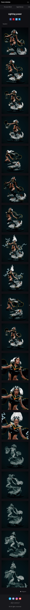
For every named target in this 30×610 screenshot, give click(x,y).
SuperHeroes (19, 7)
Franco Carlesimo (5, 2)
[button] (23, 591)
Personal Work (8, 7)
